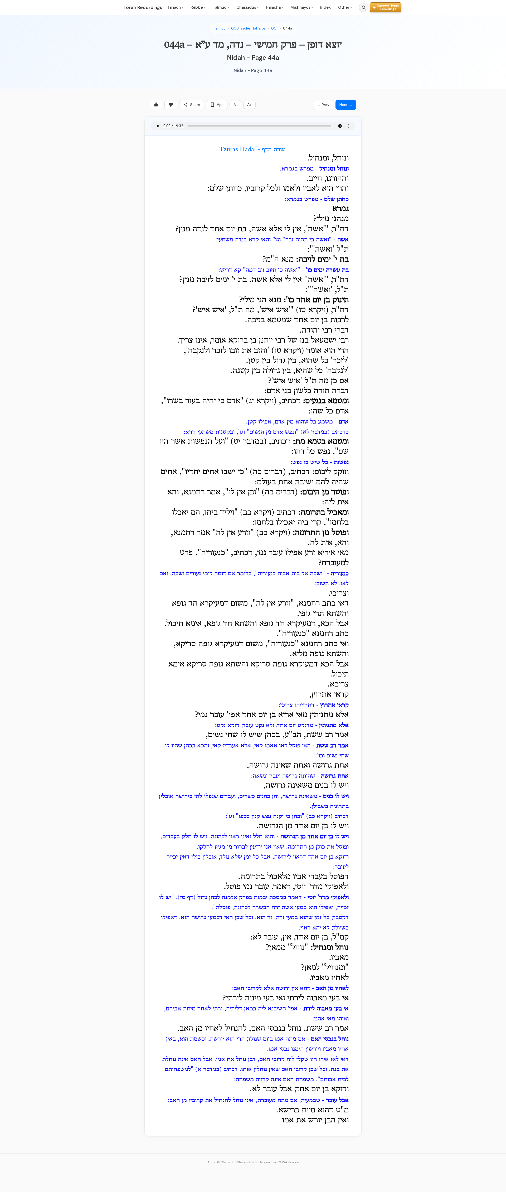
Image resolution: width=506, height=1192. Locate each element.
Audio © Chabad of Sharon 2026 (232, 1162)
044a (287, 28)
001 (274, 28)
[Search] (363, 7)
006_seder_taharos (248, 28)
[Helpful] (156, 104)
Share (195, 105)
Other (345, 7)
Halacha (274, 7)
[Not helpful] (170, 104)
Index (325, 7)
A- (235, 105)
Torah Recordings (142, 7)
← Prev (323, 104)
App (220, 105)
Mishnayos (301, 7)
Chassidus (247, 7)
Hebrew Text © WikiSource (279, 1162)
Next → (345, 104)
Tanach (175, 7)
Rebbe (198, 7)
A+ (249, 105)
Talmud (221, 7)
